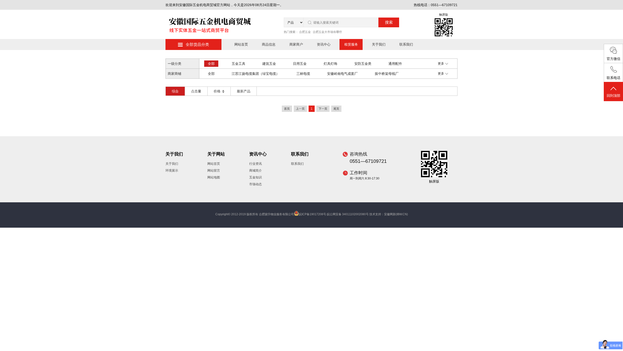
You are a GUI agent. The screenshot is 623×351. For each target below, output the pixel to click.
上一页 (300, 108)
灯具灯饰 (330, 64)
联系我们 (406, 44)
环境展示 (171, 170)
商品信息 (268, 44)
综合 (175, 91)
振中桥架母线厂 (387, 74)
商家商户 (296, 44)
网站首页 (241, 44)
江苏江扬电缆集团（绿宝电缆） (255, 74)
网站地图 (213, 177)
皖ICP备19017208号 (312, 214)
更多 (441, 63)
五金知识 (255, 177)
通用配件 (395, 64)
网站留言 (213, 170)
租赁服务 (351, 44)
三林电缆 (303, 74)
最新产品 (243, 91)
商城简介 (255, 170)
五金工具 (238, 64)
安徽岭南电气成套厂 (342, 74)
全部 (211, 64)
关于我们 (378, 44)
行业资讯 (255, 164)
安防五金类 (362, 64)
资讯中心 (323, 44)
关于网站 (216, 154)
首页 (287, 108)
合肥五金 (305, 32)
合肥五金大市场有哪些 (327, 32)
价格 (217, 91)
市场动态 (255, 184)
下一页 (323, 108)
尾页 (336, 108)
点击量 (196, 91)
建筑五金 (269, 64)
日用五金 (300, 64)
